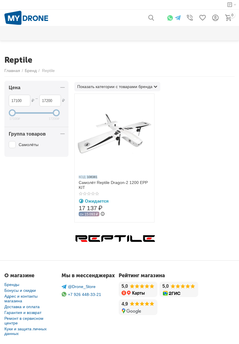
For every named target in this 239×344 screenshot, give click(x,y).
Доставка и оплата (22, 306)
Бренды (11, 284)
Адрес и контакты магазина (21, 298)
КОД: (82, 177)
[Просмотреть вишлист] (202, 17)
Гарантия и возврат (22, 312)
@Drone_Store (82, 286)
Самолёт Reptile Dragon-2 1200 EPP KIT (113, 185)
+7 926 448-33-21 (84, 294)
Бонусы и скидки (20, 290)
